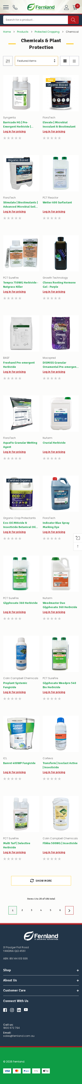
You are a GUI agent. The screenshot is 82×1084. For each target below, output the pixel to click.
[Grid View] (65, 61)
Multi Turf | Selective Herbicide (16, 845)
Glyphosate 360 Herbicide (20, 603)
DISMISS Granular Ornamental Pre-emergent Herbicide (60, 365)
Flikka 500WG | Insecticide (60, 843)
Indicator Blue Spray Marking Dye (56, 525)
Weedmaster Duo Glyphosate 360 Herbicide (60, 605)
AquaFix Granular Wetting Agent (20, 445)
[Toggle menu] (5, 6)
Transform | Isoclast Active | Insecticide (60, 765)
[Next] (69, 910)
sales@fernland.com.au (18, 1036)
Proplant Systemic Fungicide (15, 685)
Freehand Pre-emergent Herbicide (19, 365)
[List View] (74, 61)
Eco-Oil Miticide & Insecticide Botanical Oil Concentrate (19, 525)
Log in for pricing (14, 131)
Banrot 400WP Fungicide (19, 763)
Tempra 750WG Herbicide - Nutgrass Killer (20, 285)
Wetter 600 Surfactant (57, 202)
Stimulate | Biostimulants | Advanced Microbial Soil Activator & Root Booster (20, 205)
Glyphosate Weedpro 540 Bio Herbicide (59, 685)
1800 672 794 (11, 1028)
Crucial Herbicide (54, 443)
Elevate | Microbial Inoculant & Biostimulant (59, 124)
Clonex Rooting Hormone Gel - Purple (59, 285)
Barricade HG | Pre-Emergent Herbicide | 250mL (17, 125)
